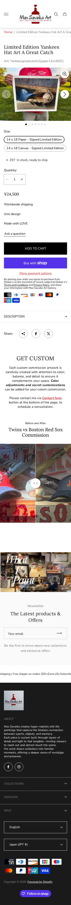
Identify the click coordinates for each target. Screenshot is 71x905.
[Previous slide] (6, 94)
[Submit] (61, 633)
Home (8, 32)
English (14, 827)
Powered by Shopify (39, 882)
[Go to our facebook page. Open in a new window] (8, 767)
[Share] (23, 333)
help (7, 810)
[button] (26, 124)
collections (14, 783)
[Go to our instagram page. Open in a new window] (19, 767)
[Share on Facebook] (36, 333)
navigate (11, 797)
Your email (15, 634)
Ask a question (14, 234)
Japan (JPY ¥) (18, 844)
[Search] (56, 14)
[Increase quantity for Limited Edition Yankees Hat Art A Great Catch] (22, 179)
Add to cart (35, 248)
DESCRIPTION (14, 316)
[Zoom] (64, 74)
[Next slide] (64, 94)
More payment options (36, 273)
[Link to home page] (14, 701)
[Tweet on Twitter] (48, 333)
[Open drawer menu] (6, 14)
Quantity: (10, 170)
